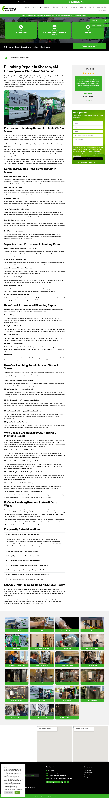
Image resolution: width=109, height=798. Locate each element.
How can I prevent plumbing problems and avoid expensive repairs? (28, 574)
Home (27, 7)
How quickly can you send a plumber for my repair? (23, 556)
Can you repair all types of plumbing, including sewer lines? (26, 570)
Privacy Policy (82, 162)
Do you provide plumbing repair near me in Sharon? (23, 551)
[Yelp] (62, 782)
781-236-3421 (21, 32)
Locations (74, 7)
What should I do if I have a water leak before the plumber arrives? (28, 579)
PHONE (21, 30)
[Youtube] (53, 782)
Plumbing (55, 7)
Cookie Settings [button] (8, 792)
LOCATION (54, 30)
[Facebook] (47, 782)
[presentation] (85, 100)
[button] (34, 534)
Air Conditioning (36, 7)
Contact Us (101, 10)
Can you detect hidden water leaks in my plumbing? (24, 560)
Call (74, 15)
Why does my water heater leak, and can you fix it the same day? (28, 565)
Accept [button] (17, 792)
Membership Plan (101, 7)
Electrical (64, 7)
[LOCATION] (54, 27)
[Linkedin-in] (56, 782)
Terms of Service (93, 162)
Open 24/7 (88, 32)
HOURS (88, 30)
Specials (91, 7)
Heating (46, 7)
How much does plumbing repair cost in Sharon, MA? (24, 534)
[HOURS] (88, 27)
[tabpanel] (88, 85)
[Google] (50, 782)
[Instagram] (59, 782)
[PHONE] (21, 27)
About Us (83, 7)
